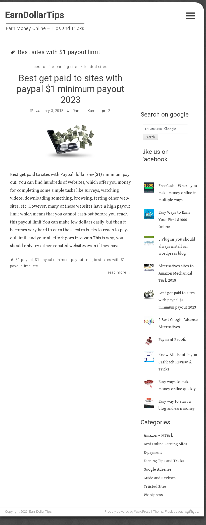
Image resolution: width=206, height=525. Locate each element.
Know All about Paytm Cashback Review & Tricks (178, 362)
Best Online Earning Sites (57, 66)
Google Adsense (157, 469)
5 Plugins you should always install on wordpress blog (177, 246)
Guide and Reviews (160, 478)
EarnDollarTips (34, 15)
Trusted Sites (96, 66)
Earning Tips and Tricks (164, 461)
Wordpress (153, 495)
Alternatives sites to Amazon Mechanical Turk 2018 (176, 273)
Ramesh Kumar (86, 111)
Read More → (119, 272)
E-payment (153, 452)
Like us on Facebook (155, 155)
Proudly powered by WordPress (127, 511)
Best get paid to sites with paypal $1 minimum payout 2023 (70, 89)
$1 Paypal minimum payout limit (63, 260)
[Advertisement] (171, 79)
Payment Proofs (172, 339)
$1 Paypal (24, 260)
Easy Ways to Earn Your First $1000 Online (174, 219)
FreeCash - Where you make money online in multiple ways (178, 193)
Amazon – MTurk (158, 435)
